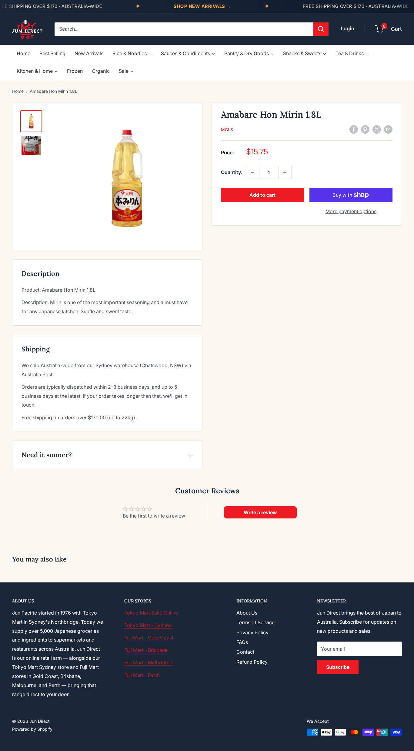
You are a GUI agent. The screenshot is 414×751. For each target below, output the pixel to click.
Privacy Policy (252, 632)
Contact (245, 652)
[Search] (321, 29)
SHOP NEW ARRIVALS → (202, 6)
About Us (246, 613)
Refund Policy (252, 662)
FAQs (242, 642)
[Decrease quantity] (252, 172)
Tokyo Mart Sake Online (151, 613)
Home (18, 91)
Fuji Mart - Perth (142, 675)
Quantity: (231, 172)
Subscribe (337, 667)
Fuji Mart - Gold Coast (148, 638)
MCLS (227, 129)
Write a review (260, 512)
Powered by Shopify (32, 729)
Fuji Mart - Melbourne (148, 662)
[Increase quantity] (285, 172)
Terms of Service (255, 622)
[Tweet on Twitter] (376, 129)
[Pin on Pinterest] (365, 129)
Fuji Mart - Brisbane (146, 650)
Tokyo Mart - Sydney (148, 625)
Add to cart (262, 195)
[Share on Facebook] (353, 129)
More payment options (351, 211)
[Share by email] (388, 129)
